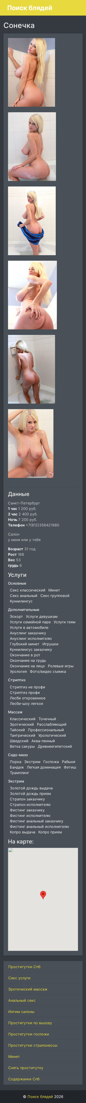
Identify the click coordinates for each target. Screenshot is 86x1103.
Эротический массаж (27, 989)
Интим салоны (21, 1011)
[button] (43, 895)
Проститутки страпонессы (32, 1045)
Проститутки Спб (24, 966)
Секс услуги (19, 978)
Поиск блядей (29, 8)
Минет (14, 1056)
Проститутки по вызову (30, 1023)
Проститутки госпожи (28, 1034)
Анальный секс (22, 1000)
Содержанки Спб (23, 1079)
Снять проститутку (25, 1067)
